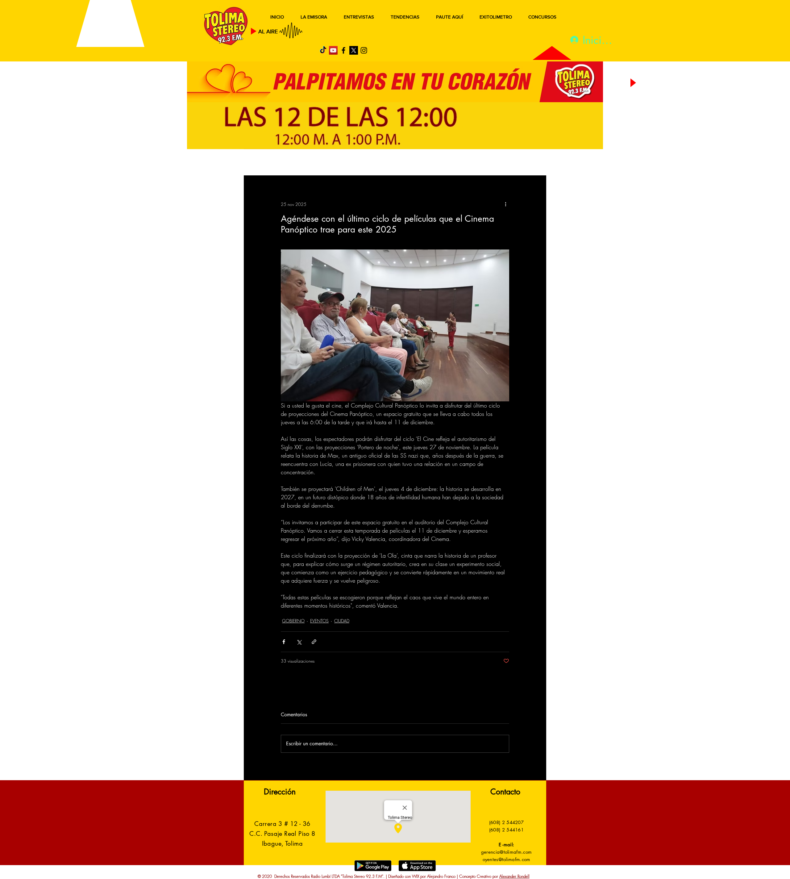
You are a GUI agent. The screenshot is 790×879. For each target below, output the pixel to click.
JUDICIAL (371, 163)
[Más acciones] (505, 204)
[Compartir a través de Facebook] (284, 642)
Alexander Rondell (514, 876)
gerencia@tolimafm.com (506, 852)
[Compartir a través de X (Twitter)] (299, 642)
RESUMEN (263, 163)
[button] (532, 163)
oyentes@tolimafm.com (506, 859)
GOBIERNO (410, 163)
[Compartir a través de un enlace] (314, 642)
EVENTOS (319, 621)
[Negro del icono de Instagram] (364, 50)
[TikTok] (323, 50)
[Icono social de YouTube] (333, 50)
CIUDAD (341, 621)
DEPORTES (333, 163)
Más (484, 163)
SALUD (298, 163)
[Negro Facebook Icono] (343, 50)
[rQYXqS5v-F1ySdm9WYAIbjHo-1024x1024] (353, 50)
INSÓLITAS (452, 163)
